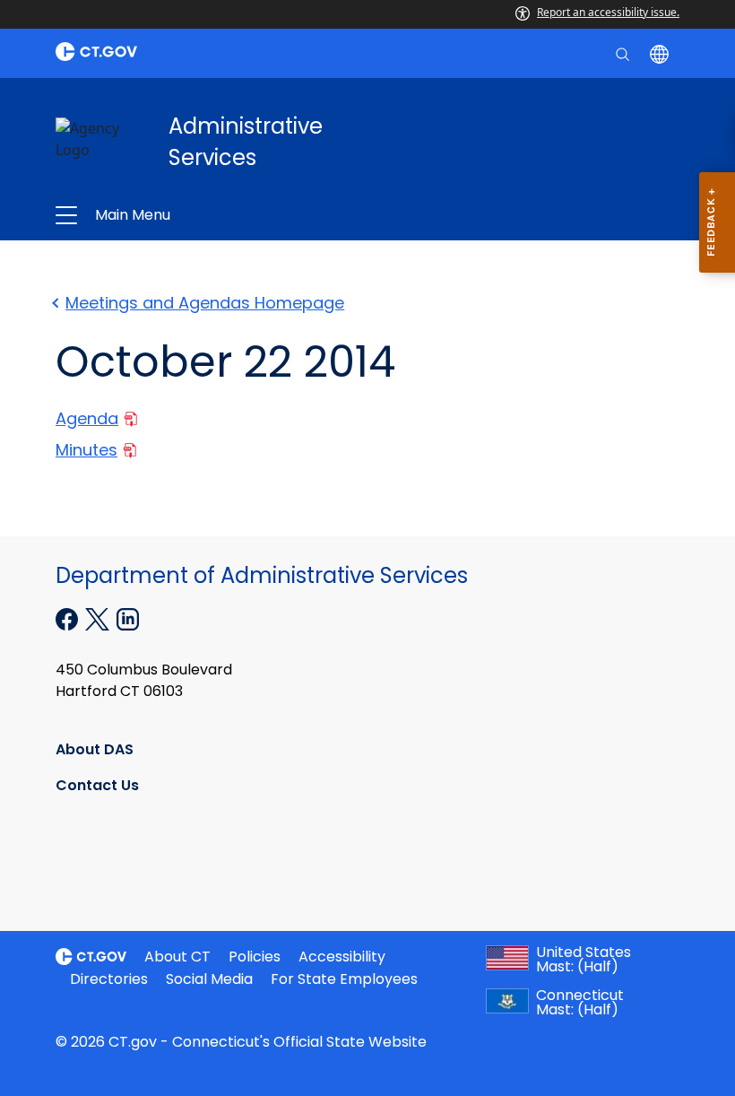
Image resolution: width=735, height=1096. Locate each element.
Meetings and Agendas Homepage (204, 302)
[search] (624, 53)
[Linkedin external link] (128, 618)
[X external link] (99, 618)
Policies (255, 956)
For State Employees (344, 979)
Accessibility (341, 956)
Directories (109, 979)
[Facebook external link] (69, 618)
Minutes (86, 450)
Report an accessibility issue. (608, 12)
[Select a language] (661, 53)
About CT (177, 956)
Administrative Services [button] (239, 215)
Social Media (209, 979)
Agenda (87, 418)
